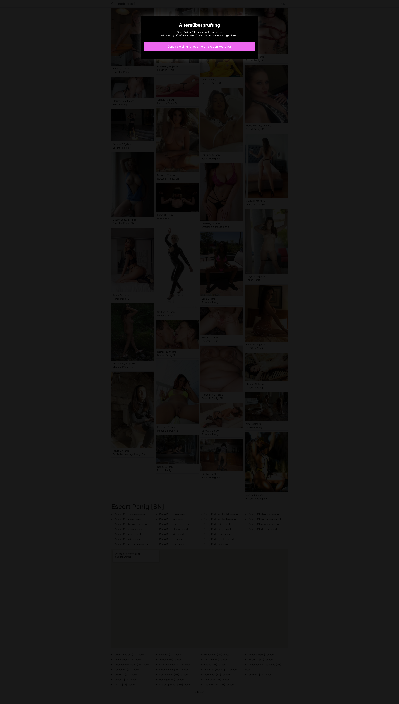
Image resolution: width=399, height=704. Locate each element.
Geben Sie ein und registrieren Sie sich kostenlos (199, 46)
